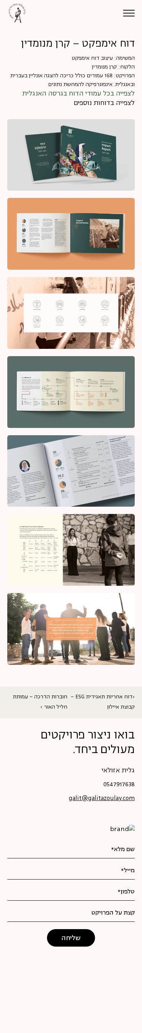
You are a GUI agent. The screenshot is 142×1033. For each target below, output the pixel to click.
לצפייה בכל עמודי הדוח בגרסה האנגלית (78, 93)
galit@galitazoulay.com (102, 799)
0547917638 (119, 785)
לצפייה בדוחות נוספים (104, 103)
